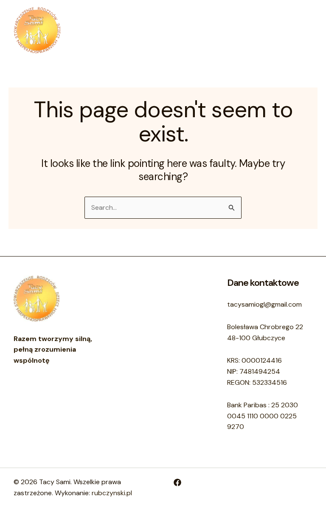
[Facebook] (177, 482)
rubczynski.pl (112, 492)
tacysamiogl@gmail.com (264, 304)
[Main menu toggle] (303, 30)
